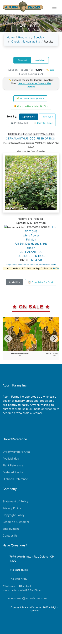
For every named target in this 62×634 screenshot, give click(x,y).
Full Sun (31, 239)
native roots (44, 264)
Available (39, 60)
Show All (22, 60)
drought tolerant (11, 264)
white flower (31, 235)
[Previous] (8, 338)
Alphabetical (28, 116)
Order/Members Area (16, 451)
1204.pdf (36, 260)
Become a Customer (16, 522)
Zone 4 (31, 247)
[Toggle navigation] (54, 7)
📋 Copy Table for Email (40, 282)
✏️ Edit (50, 70)
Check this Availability (25, 41)
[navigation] (31, 40)
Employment (11, 528)
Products (24, 37)
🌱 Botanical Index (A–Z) (29, 98)
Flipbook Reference (15, 479)
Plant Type (47, 116)
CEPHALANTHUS (31, 251)
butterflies (34, 264)
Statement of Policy (15, 501)
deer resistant (24, 264)
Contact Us (10, 535)
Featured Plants (13, 472)
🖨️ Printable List (19, 123)
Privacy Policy (12, 508)
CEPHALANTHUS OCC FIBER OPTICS (30, 138)
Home (10, 37)
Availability (14, 282)
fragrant (53, 264)
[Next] (54, 338)
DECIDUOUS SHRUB (31, 256)
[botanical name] (31, 184)
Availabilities (11, 458)
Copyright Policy (13, 515)
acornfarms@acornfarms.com (27, 598)
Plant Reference (13, 465)
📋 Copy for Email (43, 123)
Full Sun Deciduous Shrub (31, 243)
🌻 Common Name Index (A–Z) (30, 106)
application (48, 409)
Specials (39, 37)
